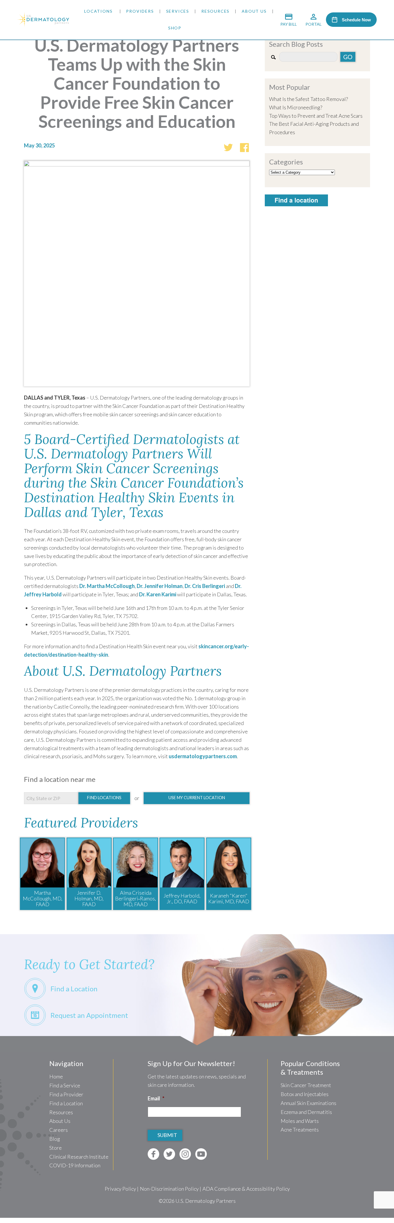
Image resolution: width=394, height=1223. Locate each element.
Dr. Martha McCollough (107, 586)
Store (55, 1148)
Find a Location (66, 1103)
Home (56, 1076)
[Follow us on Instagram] (185, 1154)
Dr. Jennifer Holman (160, 586)
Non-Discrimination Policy (169, 1188)
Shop (174, 27)
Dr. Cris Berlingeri (205, 586)
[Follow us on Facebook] (153, 1154)
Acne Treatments (300, 1129)
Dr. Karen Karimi (157, 594)
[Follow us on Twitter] (169, 1154)
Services (177, 11)
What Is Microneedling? (295, 107)
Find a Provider (66, 1094)
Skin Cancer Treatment (306, 1085)
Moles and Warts (300, 1121)
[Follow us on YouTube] (201, 1154)
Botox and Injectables (305, 1094)
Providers (140, 11)
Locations (98, 11)
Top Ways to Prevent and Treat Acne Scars (316, 116)
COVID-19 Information (74, 1165)
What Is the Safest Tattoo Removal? (308, 99)
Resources (215, 11)
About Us (254, 11)
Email (156, 1098)
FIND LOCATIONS (104, 797)
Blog (54, 1139)
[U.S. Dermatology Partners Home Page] (43, 24)
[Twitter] (228, 146)
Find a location (296, 200)
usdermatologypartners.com (203, 756)
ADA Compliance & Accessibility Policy (246, 1188)
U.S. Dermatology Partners (205, 1201)
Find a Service (64, 1085)
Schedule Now (356, 19)
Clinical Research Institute (78, 1156)
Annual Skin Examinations (308, 1103)
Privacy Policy (120, 1188)
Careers (58, 1130)
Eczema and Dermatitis (306, 1112)
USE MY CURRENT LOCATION (196, 797)
